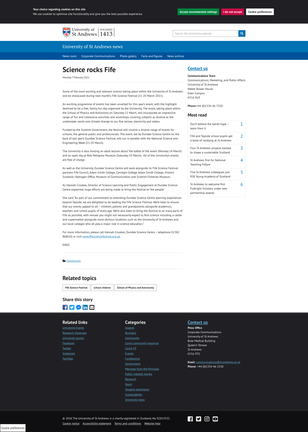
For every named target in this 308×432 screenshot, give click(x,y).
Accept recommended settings (198, 12)
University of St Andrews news (93, 46)
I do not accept (232, 12)
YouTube (68, 358)
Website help (152, 423)
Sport (128, 384)
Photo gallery (128, 56)
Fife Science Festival (76, 287)
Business (130, 333)
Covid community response (142, 343)
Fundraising (132, 358)
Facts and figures (152, 56)
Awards (129, 328)
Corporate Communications (98, 56)
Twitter (67, 348)
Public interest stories (138, 374)
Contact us (198, 68)
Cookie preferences (260, 12)
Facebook (68, 343)
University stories (73, 338)
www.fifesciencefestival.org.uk (101, 236)
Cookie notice (71, 423)
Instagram (69, 353)
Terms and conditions (127, 423)
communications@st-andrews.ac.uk (218, 362)
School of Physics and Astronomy (135, 287)
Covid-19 (130, 348)
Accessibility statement (97, 423)
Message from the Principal (142, 369)
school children (102, 287)
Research (130, 379)
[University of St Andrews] (89, 32)
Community (74, 261)
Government (132, 364)
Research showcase (74, 333)
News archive (175, 56)
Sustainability (133, 394)
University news (135, 400)
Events (129, 353)
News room (70, 56)
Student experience (137, 389)
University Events (73, 328)
